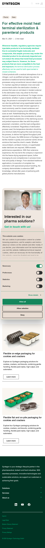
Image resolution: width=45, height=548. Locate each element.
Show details (33, 295)
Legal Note (5, 520)
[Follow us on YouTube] (22, 504)
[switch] (39, 272)
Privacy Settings (7, 532)
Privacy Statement (7, 528)
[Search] (32, 3)
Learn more (11, 377)
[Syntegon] (11, 3)
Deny (22, 315)
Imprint (4, 516)
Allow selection (22, 308)
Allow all (22, 302)
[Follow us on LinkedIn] (16, 504)
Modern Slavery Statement (10, 524)
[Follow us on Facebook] (29, 504)
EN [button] (38, 3)
